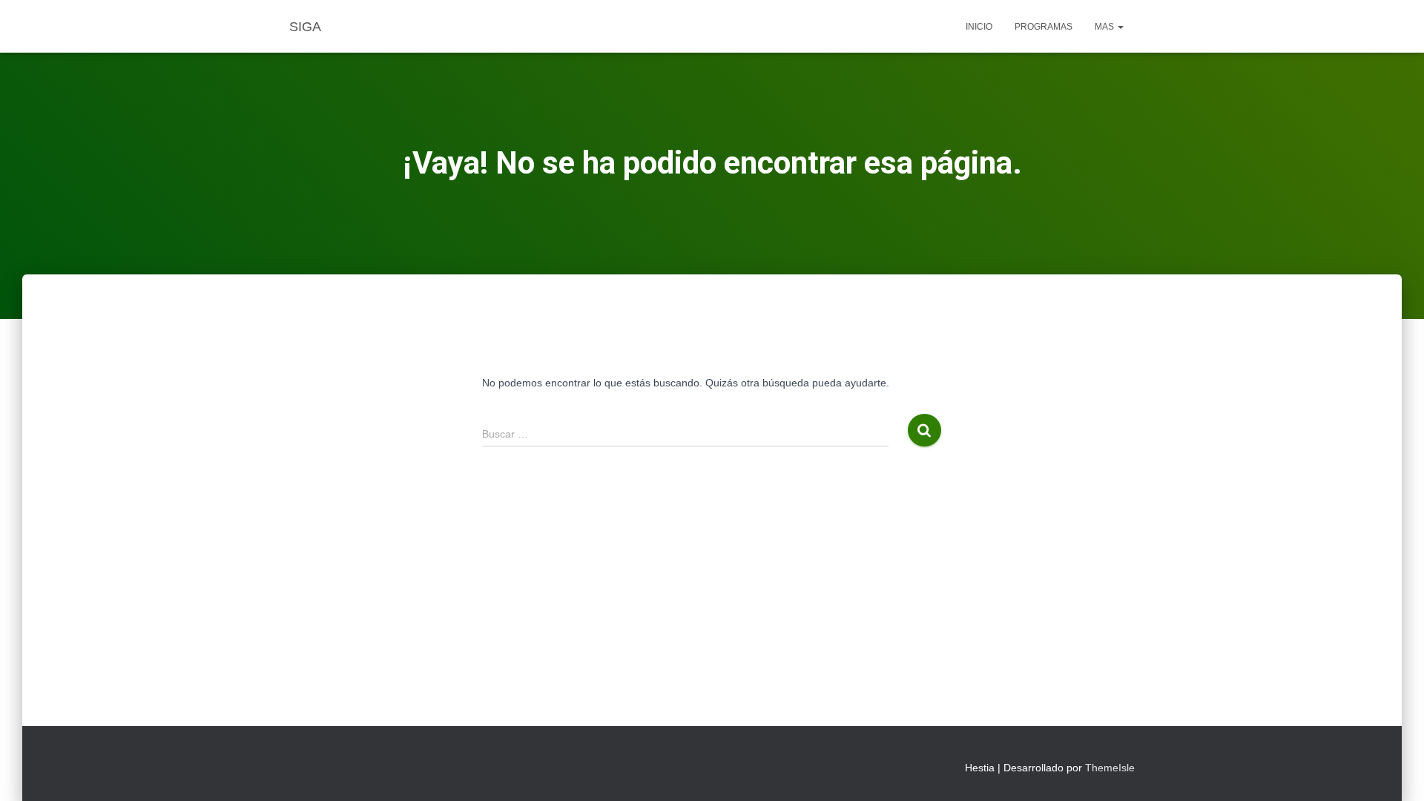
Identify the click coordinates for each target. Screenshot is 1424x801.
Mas (1105, 27)
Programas (1043, 27)
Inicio (979, 27)
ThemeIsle (1110, 768)
